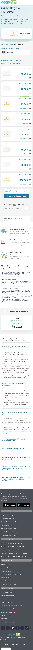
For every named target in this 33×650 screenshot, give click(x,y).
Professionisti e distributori (9, 609)
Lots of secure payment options (20, 240)
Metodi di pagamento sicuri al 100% (11, 605)
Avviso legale (15, 644)
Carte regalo (4, 44)
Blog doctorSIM (5, 615)
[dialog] (6, 649)
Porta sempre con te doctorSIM (13, 494)
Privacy (7, 644)
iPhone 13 (5, 577)
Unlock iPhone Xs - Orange (11, 574)
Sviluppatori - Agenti (8, 612)
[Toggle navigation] (29, 2)
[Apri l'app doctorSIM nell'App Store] (9, 505)
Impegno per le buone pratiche (10, 599)
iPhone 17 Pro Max (8, 581)
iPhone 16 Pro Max (8, 584)
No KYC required (15, 252)
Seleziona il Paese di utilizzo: (10, 48)
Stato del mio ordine (7, 592)
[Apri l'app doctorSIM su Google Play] (23, 505)
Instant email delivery (17, 229)
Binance (11, 44)
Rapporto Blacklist (6, 568)
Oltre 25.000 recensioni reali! (9, 622)
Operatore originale (7, 571)
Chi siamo (4, 618)
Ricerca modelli (5, 564)
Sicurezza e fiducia (6, 602)
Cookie (23, 644)
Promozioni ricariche (7, 515)
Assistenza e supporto (8, 595)
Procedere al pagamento (16, 196)
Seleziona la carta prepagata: (11, 60)
